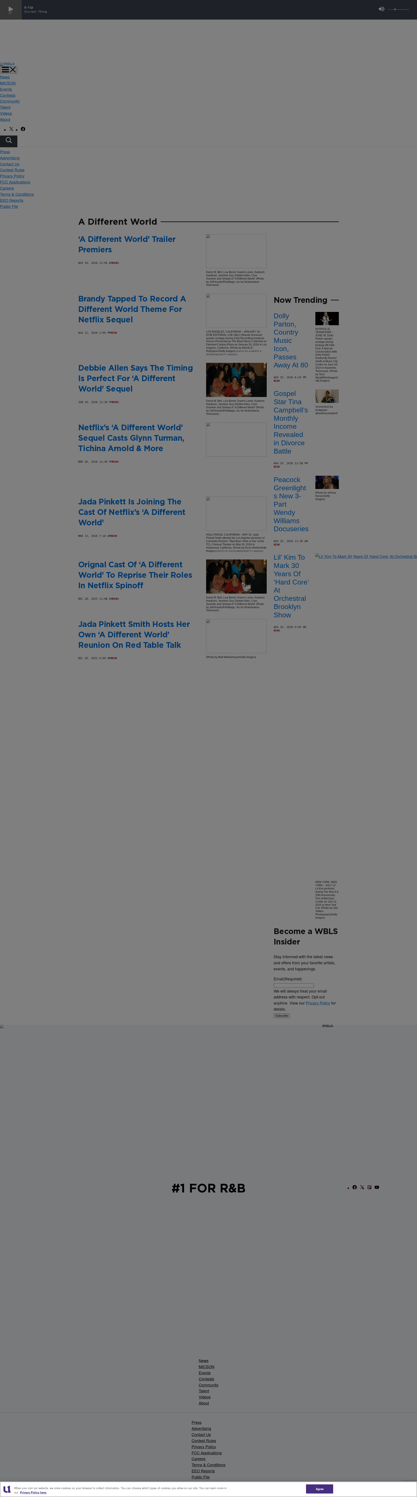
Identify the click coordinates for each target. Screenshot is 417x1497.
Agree (320, 1489)
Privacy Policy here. (33, 1492)
